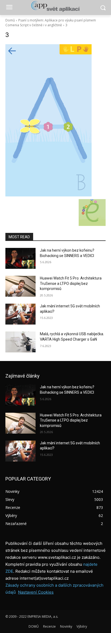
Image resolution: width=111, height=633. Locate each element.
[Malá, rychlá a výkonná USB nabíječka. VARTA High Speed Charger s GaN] (20, 342)
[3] (55, 120)
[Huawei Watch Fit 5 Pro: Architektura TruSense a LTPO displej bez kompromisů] (20, 286)
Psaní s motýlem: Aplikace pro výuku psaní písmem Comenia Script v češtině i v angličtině (50, 22)
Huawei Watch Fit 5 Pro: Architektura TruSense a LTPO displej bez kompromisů (71, 283)
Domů (10, 20)
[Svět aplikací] (55, 6)
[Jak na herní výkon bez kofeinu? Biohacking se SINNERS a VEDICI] (20, 258)
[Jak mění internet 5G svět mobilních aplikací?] (20, 314)
